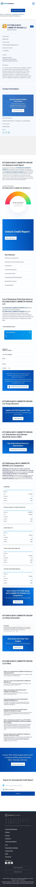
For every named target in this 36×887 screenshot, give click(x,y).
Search (18, 794)
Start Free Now (18, 418)
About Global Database (11, 829)
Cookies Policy (9, 851)
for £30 (18, 205)
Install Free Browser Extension (19, 386)
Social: (4, 129)
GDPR (6, 854)
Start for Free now (18, 110)
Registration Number (7, 47)
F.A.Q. (6, 845)
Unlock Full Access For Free (17, 449)
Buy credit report (10, 238)
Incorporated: (5, 36)
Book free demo (18, 867)
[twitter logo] (6, 132)
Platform (7, 832)
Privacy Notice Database (11, 848)
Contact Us (8, 838)
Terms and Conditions (11, 841)
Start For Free (18, 602)
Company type (5, 42)
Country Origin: (6, 123)
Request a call (18, 872)
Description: (5, 65)
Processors (8, 856)
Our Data (7, 835)
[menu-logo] (7, 3)
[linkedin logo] (9, 132)
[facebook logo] (3, 132)
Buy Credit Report (19, 10)
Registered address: (7, 118)
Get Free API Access (18, 764)
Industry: (4, 55)
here (3, 320)
